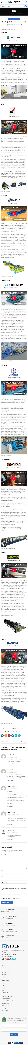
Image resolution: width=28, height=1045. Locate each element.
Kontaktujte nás (5, 992)
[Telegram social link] (19, 735)
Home (8, 13)
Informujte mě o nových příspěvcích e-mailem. (10, 898)
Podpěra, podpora (7, 996)
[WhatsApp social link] (16, 735)
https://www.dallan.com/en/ (12, 40)
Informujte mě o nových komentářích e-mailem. (10, 894)
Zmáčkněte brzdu (5, 974)
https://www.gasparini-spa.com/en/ (13, 467)
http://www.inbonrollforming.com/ (14, 645)
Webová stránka (4, 882)
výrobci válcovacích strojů (17, 728)
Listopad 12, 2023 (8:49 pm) (13, 789)
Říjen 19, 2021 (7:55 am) (12, 757)
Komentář (3, 854)
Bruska (3, 965)
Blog (3, 990)
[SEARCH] (25, 6)
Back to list (14, 741)
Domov (3, 983)
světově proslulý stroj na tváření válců (10, 731)
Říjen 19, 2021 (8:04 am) (12, 772)
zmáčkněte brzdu (4, 225)
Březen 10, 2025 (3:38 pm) (12, 814)
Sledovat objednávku (6, 998)
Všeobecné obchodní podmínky (8, 1001)
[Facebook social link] (2, 735)
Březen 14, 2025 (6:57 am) (12, 832)
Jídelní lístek (5, 980)
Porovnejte (4, 1008)
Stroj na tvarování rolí (16, 13)
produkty (4, 963)
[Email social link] (5, 735)
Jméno (2, 870)
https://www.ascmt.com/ (14, 116)
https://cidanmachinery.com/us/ (14, 560)
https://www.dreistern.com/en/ (10, 287)
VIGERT (10, 24)
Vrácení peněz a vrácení (7, 1003)
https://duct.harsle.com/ (12, 203)
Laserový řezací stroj (6, 970)
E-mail (2, 876)
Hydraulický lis (5, 967)
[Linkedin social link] (12, 735)
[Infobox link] (14, 911)
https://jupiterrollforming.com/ (14, 377)
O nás (3, 985)
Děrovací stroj (5, 977)
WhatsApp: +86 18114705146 (10, 954)
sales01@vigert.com (21, 778)
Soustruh (4, 972)
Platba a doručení (5, 1005)
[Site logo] (14, 2)
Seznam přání (5, 1010)
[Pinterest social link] (9, 735)
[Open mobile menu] (1, 2)
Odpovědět (10, 764)
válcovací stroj (5, 728)
